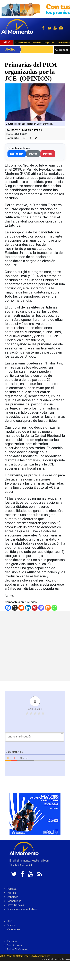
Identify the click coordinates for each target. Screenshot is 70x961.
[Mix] (48, 608)
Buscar (63, 50)
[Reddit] (21, 608)
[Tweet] (34, 138)
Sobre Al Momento (18, 949)
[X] (15, 608)
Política (37, 42)
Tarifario (12, 941)
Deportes (49, 42)
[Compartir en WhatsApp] (22, 138)
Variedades (13, 929)
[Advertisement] (35, 646)
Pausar (33, 153)
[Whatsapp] (54, 608)
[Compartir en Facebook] (28, 138)
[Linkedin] (28, 608)
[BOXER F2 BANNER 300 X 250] (35, 813)
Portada (11, 888)
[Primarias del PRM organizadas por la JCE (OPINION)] (35, 102)
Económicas (14, 901)
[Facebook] (8, 608)
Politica (11, 892)
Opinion (11, 925)
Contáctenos (14, 945)
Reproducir (16, 153)
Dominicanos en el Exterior (22, 909)
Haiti (9, 921)
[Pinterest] (35, 608)
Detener (47, 153)
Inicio (6, 42)
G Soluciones (64, 959)
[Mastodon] (41, 608)
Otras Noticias (22, 42)
